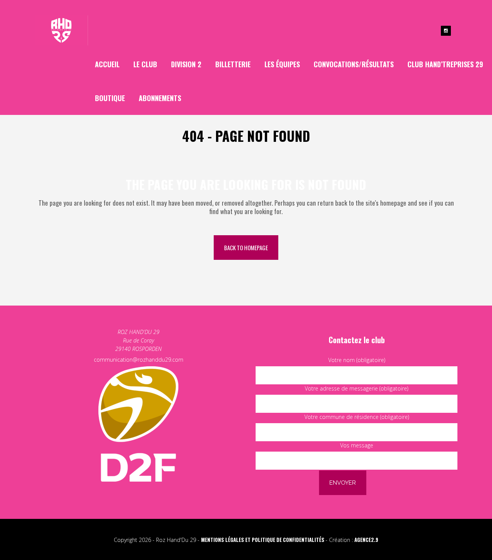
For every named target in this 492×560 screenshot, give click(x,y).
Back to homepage (246, 247)
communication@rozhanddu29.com (138, 359)
